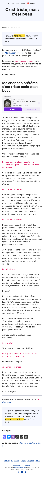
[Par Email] (21, 437)
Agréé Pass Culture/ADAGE (22, 465)
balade (16, 461)
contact (7, 461)
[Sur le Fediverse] (13, 437)
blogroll (23, 461)
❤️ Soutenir (31, 3)
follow (38, 461)
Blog (17, 3)
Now (23, 3)
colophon (30, 461)
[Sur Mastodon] (4, 437)
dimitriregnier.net (20, 467)
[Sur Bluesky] (9, 437)
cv (12, 461)
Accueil (11, 3)
